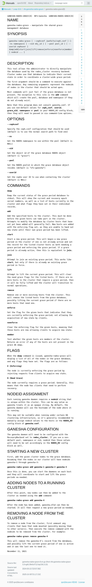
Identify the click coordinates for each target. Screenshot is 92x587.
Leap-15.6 (17, 9)
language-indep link (81, 51)
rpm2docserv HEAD (69, 582)
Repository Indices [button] (42, 3)
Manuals (7, 9)
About (30, 3)
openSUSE (21, 3)
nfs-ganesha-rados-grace (33, 9)
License (81, 582)
